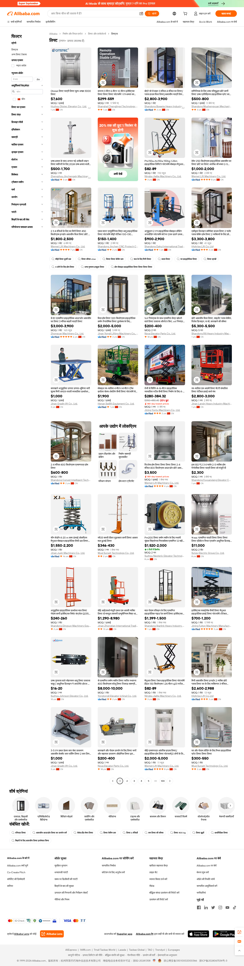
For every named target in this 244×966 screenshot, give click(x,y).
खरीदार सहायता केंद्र (158, 865)
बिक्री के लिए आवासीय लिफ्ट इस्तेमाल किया (32, 840)
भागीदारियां (201, 892)
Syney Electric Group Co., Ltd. (207, 553)
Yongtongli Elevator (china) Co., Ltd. (117, 695)
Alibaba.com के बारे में (18, 858)
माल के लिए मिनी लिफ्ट (142, 259)
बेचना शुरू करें (203, 872)
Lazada (122, 949)
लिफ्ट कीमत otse (88, 259)
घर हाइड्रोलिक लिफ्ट (188, 259)
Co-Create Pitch (16, 872)
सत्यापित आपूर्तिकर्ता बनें (207, 885)
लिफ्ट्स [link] (114, 33)
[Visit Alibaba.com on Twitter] (213, 907)
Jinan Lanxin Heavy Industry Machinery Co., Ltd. (211, 403)
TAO (150, 949)
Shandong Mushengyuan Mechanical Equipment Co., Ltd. (211, 106)
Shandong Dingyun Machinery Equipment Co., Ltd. (71, 625)
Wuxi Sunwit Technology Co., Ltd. (116, 553)
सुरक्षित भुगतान (60, 865)
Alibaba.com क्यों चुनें (17, 865)
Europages (174, 949)
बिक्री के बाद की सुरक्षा (64, 885)
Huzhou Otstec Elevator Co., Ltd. (69, 106)
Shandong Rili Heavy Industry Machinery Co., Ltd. (211, 333)
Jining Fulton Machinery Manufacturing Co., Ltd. (211, 625)
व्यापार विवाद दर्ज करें (158, 879)
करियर (10, 885)
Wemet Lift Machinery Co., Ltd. (208, 176)
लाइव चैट (153, 872)
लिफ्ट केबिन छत (109, 832)
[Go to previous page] (112, 781)
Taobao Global (137, 949)
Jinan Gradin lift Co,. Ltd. (64, 403)
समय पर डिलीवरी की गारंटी (66, 879)
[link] (239, 932)
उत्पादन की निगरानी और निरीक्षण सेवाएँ (71, 892)
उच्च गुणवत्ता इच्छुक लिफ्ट (94, 267)
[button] (141, 13)
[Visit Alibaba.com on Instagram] (220, 907)
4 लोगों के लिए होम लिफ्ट (64, 267)
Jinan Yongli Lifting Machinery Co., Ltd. (118, 333)
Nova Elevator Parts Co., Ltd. (160, 333)
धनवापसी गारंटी (61, 872)
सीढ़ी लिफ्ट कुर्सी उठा (63, 259)
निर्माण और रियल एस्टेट (73, 33)
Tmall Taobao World (104, 949)
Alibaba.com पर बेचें (206, 865)
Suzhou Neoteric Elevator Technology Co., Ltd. (165, 555)
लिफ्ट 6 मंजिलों (132, 832)
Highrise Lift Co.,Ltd (202, 246)
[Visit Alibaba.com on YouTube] (227, 907)
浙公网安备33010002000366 (180, 960)
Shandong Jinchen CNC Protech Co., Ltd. (118, 246)
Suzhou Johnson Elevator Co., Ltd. (69, 695)
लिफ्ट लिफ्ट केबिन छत (114, 259)
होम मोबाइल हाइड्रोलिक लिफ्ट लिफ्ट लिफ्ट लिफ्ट (133, 267)
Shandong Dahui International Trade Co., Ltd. (165, 246)
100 (163, 781)
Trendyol (160, 949)
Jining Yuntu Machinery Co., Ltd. (162, 410)
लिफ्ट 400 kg (180, 832)
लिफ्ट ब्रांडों (211, 259)
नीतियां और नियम (61, 899)
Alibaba (53, 33)
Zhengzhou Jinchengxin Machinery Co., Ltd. (71, 176)
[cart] (186, 14)
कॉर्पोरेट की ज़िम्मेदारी (16, 879)
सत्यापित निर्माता (109, 865)
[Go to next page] (170, 781)
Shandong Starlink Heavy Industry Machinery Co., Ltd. (165, 625)
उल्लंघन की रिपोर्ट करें (158, 899)
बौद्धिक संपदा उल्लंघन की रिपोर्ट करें (164, 892)
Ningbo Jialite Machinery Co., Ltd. (163, 176)
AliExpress (71, 949)
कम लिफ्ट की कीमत (155, 832)
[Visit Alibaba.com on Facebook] (199, 907)
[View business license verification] (154, 960)
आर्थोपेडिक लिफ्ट (221, 832)
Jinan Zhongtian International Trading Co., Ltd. (118, 625)
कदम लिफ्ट (165, 259)
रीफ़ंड (151, 885)
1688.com (85, 949)
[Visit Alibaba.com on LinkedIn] (206, 907)
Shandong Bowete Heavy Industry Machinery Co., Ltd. (165, 106)
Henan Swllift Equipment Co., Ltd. (116, 403)
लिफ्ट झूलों (200, 832)
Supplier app (124, 933)
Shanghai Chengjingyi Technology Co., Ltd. (118, 106)
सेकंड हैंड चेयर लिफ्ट (85, 832)
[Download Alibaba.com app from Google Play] (225, 933)
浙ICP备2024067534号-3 (213, 960)
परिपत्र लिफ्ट (20, 832)
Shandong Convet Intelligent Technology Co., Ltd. (71, 480)
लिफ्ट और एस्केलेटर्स (97, 33)
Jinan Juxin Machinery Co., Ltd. (68, 553)
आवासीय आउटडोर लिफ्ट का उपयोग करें (51, 832)
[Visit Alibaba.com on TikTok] (234, 907)
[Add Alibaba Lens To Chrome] (52, 933)
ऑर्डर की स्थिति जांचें (206, 879)
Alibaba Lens (21, 933)
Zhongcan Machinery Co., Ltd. (67, 333)
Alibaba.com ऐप (144, 933)
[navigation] (27, 408)
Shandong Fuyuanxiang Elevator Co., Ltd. (211, 480)
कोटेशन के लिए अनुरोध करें (113, 872)
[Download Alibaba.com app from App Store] (198, 933)
